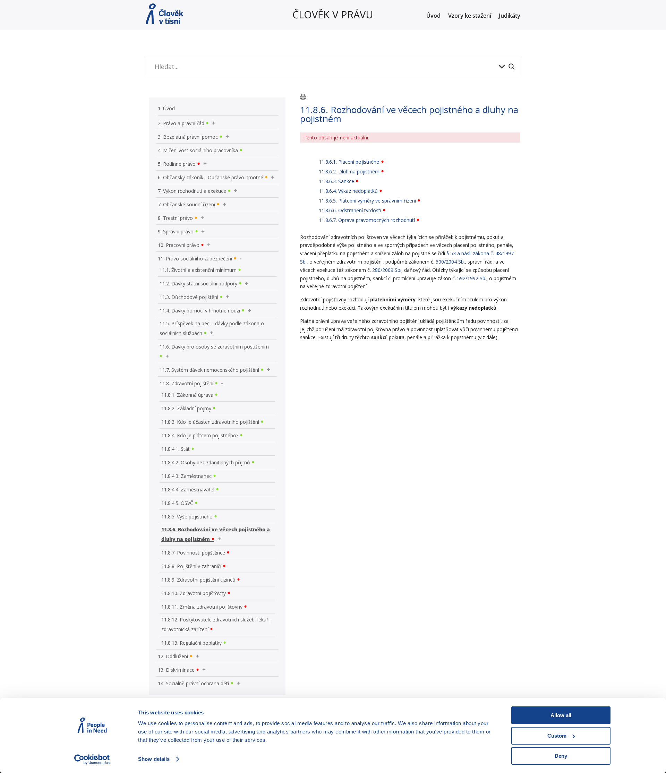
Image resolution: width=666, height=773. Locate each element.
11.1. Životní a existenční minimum (198, 270)
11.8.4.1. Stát (175, 449)
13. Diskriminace (176, 670)
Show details (154, 759)
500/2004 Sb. (450, 261)
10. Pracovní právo (178, 245)
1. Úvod (166, 108)
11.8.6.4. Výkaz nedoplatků (348, 191)
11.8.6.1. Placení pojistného (349, 161)
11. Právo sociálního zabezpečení (195, 258)
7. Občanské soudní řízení (186, 204)
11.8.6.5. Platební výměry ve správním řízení (367, 200)
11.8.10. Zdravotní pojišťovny (193, 593)
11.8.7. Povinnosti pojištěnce (193, 552)
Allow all (560, 715)
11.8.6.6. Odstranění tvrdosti (350, 210)
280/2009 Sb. (386, 270)
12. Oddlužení (173, 656)
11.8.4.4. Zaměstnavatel (187, 489)
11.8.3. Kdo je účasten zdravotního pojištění (210, 422)
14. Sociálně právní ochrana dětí (193, 683)
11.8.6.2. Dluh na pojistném (349, 171)
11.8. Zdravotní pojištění (186, 383)
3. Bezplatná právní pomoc (188, 137)
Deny (561, 756)
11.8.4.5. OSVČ (177, 503)
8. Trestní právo (175, 218)
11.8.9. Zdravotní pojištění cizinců (198, 579)
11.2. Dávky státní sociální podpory (198, 283)
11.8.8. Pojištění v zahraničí (191, 566)
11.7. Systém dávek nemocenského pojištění (209, 370)
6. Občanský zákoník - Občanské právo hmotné (210, 177)
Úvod (433, 16)
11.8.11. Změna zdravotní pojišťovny (201, 606)
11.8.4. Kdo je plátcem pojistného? (199, 435)
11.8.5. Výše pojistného (187, 516)
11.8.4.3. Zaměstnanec (186, 476)
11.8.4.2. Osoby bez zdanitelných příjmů (205, 462)
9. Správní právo (176, 231)
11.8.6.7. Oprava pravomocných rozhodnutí (367, 220)
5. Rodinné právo (177, 164)
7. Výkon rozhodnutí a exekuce (192, 191)
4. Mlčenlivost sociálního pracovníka (198, 150)
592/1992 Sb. (471, 278)
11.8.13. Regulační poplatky (191, 642)
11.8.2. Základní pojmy (186, 408)
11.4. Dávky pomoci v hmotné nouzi (200, 310)
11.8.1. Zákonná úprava (187, 395)
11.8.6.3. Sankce (336, 181)
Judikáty (509, 16)
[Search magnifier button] (511, 66)
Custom (556, 736)
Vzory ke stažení (469, 16)
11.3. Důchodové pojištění (189, 297)
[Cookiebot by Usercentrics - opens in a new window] (92, 759)
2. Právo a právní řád (181, 123)
